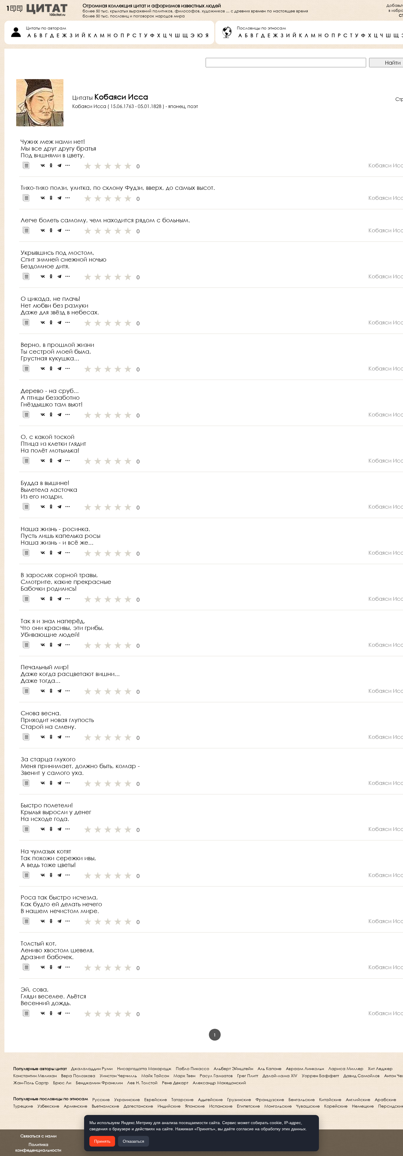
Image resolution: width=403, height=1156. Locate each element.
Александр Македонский (219, 1082)
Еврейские (155, 1099)
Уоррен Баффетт (320, 1075)
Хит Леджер (380, 1068)
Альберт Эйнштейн (233, 1068)
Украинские (127, 1099)
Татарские (182, 1099)
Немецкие (363, 1106)
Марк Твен (184, 1075)
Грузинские (239, 1099)
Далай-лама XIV (280, 1075)
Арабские (385, 1099)
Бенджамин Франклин (99, 1082)
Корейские (336, 1106)
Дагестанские (138, 1106)
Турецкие (23, 1106)
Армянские (75, 1106)
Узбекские (48, 1106)
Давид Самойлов (361, 1075)
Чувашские (308, 1106)
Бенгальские (302, 1099)
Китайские (330, 1099)
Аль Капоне (269, 1068)
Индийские (169, 1106)
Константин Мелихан (35, 1075)
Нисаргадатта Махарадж (144, 1068)
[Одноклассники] (51, 165)
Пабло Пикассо (192, 1068)
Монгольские (278, 1106)
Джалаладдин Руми (92, 1068)
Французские (269, 1099)
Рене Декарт (175, 1082)
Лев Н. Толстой (142, 1082)
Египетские (248, 1106)
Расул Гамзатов (216, 1075)
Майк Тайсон (155, 1075)
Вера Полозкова (78, 1075)
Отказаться (133, 1141)
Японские (195, 1106)
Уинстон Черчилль (118, 1075)
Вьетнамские (105, 1106)
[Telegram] (59, 165)
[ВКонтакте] (42, 165)
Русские (101, 1099)
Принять (102, 1141)
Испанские (220, 1106)
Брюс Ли (62, 1082)
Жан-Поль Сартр (31, 1082)
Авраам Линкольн (305, 1068)
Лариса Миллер (345, 1068)
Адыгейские (210, 1099)
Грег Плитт (247, 1075)
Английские (358, 1099)
